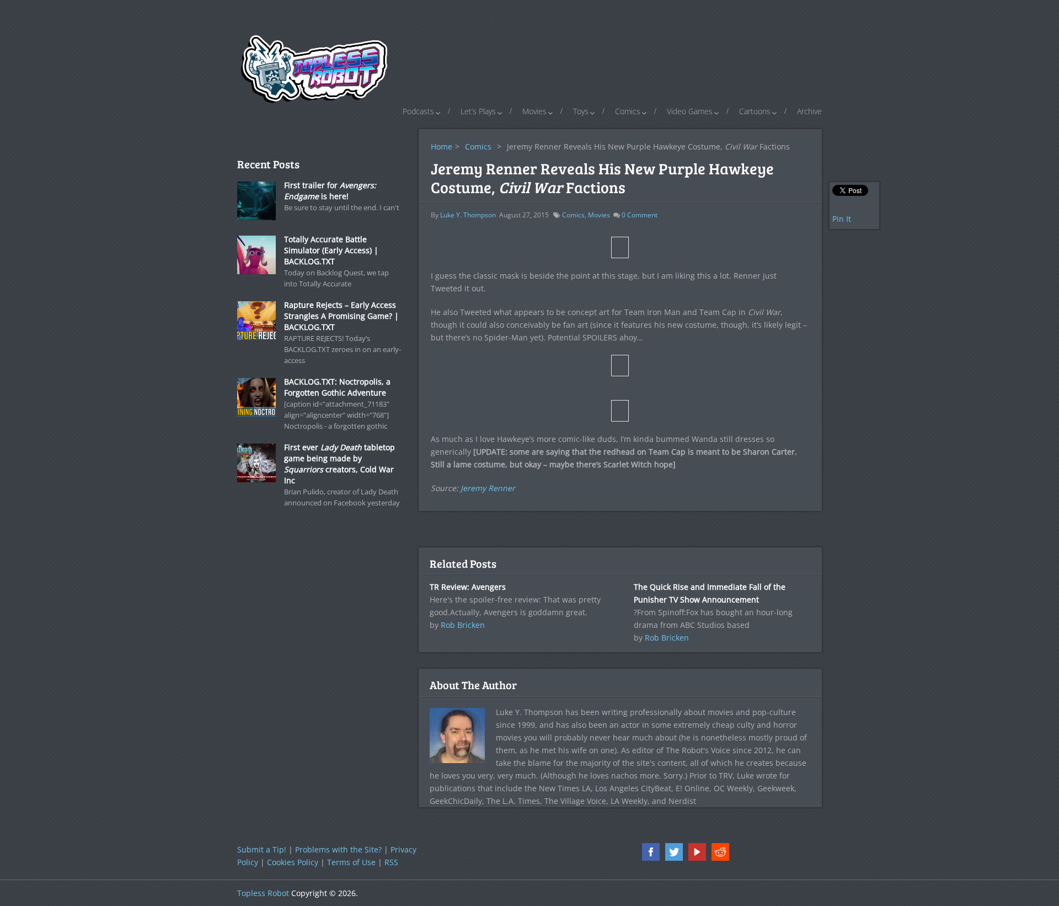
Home (441, 146)
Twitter (674, 852)
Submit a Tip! (261, 849)
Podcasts (418, 111)
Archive (809, 111)
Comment (639, 215)
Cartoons (755, 111)
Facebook (651, 852)
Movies (534, 111)
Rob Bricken (463, 625)
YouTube (697, 852)
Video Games (690, 111)
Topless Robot (263, 893)
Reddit (720, 852)
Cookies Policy (292, 862)
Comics (627, 111)
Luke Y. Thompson (468, 215)
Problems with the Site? (338, 849)
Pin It (841, 219)
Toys (581, 111)
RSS (391, 862)
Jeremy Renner (488, 488)
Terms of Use (351, 862)
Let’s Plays (478, 111)
